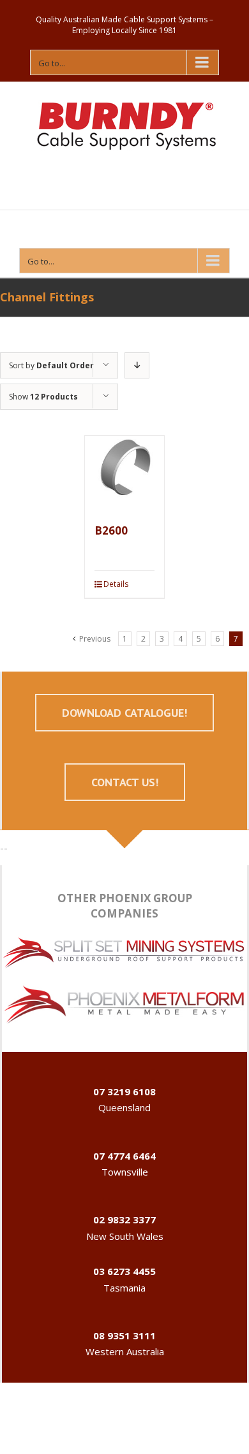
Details (115, 584)
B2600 (111, 530)
